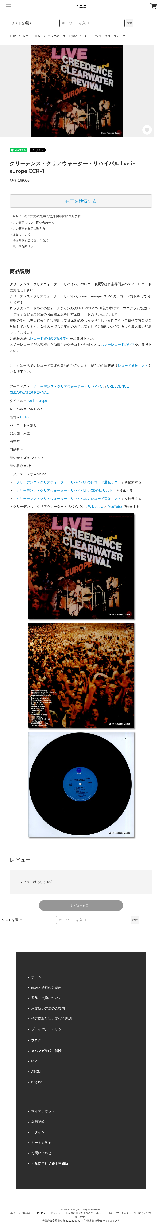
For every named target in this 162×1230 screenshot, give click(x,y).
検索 (129, 23)
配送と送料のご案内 (46, 987)
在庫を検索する (81, 201)
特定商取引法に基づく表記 (51, 1018)
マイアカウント (43, 1111)
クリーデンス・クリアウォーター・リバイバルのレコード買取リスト (68, 498)
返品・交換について (46, 998)
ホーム (36, 977)
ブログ (36, 1040)
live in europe (37, 401)
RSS (34, 1061)
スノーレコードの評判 (118, 344)
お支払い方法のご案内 (48, 1008)
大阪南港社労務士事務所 (49, 1163)
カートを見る (41, 1142)
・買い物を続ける (21, 246)
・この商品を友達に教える (27, 228)
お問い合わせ (41, 1153)
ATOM (36, 1071)
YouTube (115, 506)
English (37, 1082)
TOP (13, 36)
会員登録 (38, 1122)
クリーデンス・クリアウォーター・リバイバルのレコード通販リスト (68, 482)
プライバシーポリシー (48, 1029)
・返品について (20, 234)
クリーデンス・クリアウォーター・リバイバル (69, 386)
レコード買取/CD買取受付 (50, 338)
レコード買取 (31, 36)
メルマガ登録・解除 (46, 1051)
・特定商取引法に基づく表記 (29, 240)
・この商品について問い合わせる (32, 222)
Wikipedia (95, 506)
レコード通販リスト (133, 365)
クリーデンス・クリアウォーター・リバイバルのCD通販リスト (64, 490)
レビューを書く (81, 905)
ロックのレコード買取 (62, 36)
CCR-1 (25, 417)
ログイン (38, 1132)
